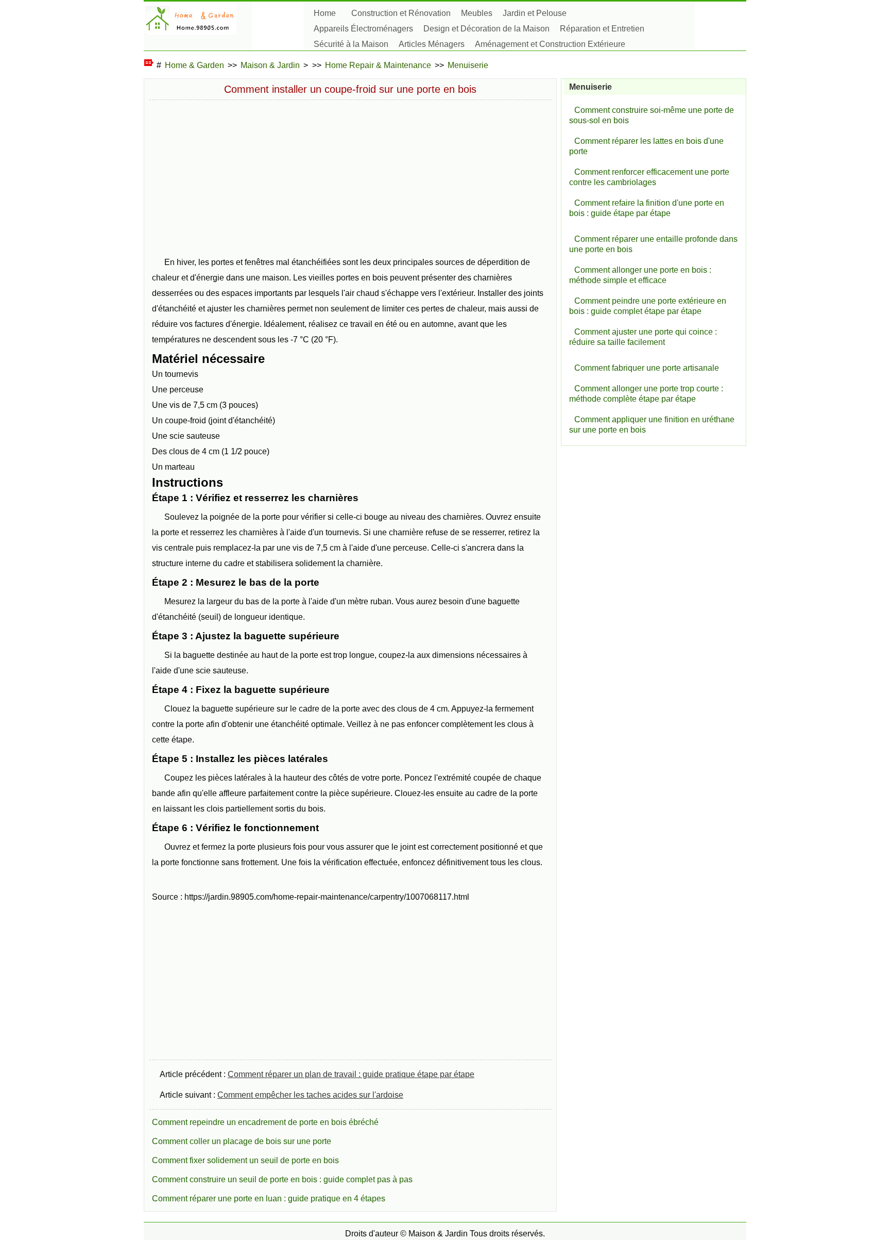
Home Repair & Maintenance (378, 65)
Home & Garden (194, 65)
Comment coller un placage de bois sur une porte (241, 1141)
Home (325, 13)
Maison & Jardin (270, 65)
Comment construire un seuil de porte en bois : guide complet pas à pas (282, 1179)
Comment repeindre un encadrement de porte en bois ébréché (265, 1122)
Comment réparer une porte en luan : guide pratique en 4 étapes (268, 1198)
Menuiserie (468, 65)
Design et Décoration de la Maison (486, 28)
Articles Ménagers (432, 44)
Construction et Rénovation (401, 13)
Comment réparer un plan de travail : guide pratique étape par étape (351, 1074)
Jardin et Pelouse (535, 13)
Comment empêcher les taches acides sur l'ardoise (310, 1094)
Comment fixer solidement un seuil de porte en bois (245, 1160)
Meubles (476, 13)
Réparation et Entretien (602, 28)
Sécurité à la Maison (351, 44)
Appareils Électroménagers (363, 28)
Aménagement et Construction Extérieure (550, 44)
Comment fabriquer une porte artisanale (646, 367)
